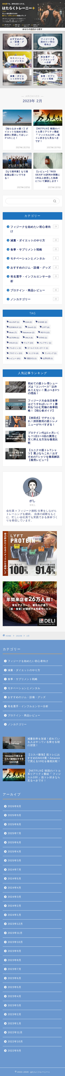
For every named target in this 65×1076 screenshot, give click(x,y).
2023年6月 (14, 978)
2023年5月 (14, 987)
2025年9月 (14, 815)
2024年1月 (14, 915)
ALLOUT (14, 322)
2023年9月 (14, 951)
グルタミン (15, 348)
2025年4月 (14, 851)
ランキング (50, 353)
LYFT (45, 327)
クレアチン (45, 343)
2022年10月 (15, 1041)
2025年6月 (14, 842)
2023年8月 (14, 960)
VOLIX (13, 343)
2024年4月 (14, 887)
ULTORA (14, 338)
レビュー (14, 358)
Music (13, 332)
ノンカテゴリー (33, 299)
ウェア (28, 343)
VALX (29, 338)
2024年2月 (14, 905)
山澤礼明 (48, 358)
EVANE (42, 322)
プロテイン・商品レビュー (33, 290)
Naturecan (28, 332)
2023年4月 (14, 996)
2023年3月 (14, 1005)
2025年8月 (14, 824)
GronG (32, 327)
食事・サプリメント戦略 (33, 249)
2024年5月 (14, 878)
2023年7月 (14, 969)
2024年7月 (14, 869)
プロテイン (15, 353)
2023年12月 (15, 924)
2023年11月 (15, 933)
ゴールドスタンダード (37, 348)
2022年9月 (14, 1050)
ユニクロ (33, 353)
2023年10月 (15, 942)
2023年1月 (14, 1023)
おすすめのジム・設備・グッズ (33, 267)
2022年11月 (15, 1032)
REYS (45, 332)
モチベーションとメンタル (33, 258)
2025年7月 (14, 833)
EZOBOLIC (15, 327)
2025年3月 (14, 860)
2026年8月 (14, 806)
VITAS (43, 338)
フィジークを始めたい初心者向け (33, 229)
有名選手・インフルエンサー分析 (33, 279)
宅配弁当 (31, 358)
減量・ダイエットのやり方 (33, 240)
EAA (28, 322)
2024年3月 (14, 897)
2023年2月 (14, 1014)
